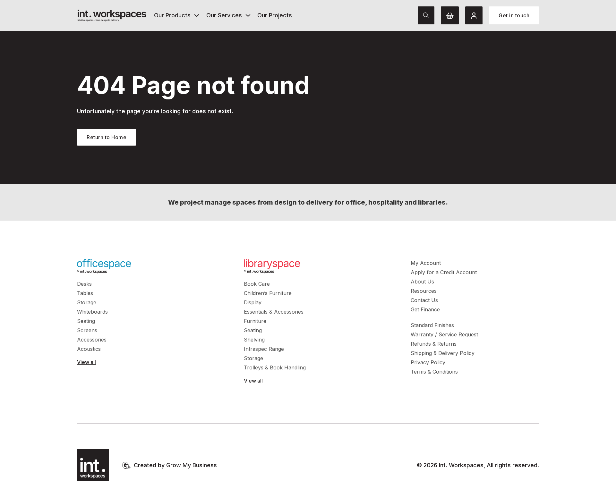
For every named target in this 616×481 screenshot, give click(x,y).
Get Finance (425, 309)
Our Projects (274, 15)
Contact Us (424, 300)
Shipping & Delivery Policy (443, 353)
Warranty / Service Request (444, 334)
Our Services (224, 15)
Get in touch (514, 15)
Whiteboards (92, 311)
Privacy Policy (428, 362)
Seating (86, 321)
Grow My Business (191, 465)
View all (86, 362)
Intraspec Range (264, 349)
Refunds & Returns (434, 344)
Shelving (254, 339)
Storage (86, 302)
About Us (422, 281)
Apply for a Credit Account (444, 272)
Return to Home (106, 137)
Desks (84, 284)
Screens (87, 330)
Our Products (172, 15)
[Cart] (450, 15)
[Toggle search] (426, 15)
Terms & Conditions (434, 371)
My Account (426, 263)
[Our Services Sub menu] (248, 15)
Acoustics (89, 349)
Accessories (92, 339)
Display (252, 302)
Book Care (257, 284)
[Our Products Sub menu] (197, 15)
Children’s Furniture (268, 293)
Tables (85, 293)
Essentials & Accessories (274, 311)
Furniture (255, 321)
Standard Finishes (432, 325)
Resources (424, 291)
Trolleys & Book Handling (275, 367)
